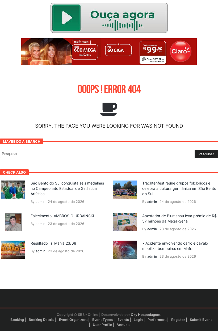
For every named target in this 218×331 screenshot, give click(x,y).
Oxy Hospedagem (145, 314)
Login (138, 319)
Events (123, 319)
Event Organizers (73, 319)
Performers (157, 319)
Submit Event (201, 319)
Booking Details (41, 319)
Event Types (102, 319)
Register (178, 319)
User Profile (102, 324)
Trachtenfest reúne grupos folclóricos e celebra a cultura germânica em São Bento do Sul (179, 188)
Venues (123, 324)
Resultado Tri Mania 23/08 (53, 243)
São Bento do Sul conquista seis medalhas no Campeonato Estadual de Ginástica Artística (67, 188)
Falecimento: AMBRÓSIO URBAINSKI (62, 215)
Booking (17, 319)
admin (40, 202)
